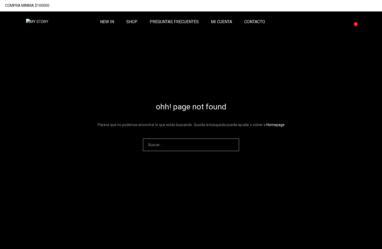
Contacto (254, 22)
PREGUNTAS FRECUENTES (174, 22)
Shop (131, 22)
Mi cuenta (221, 22)
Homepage (275, 125)
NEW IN (107, 22)
